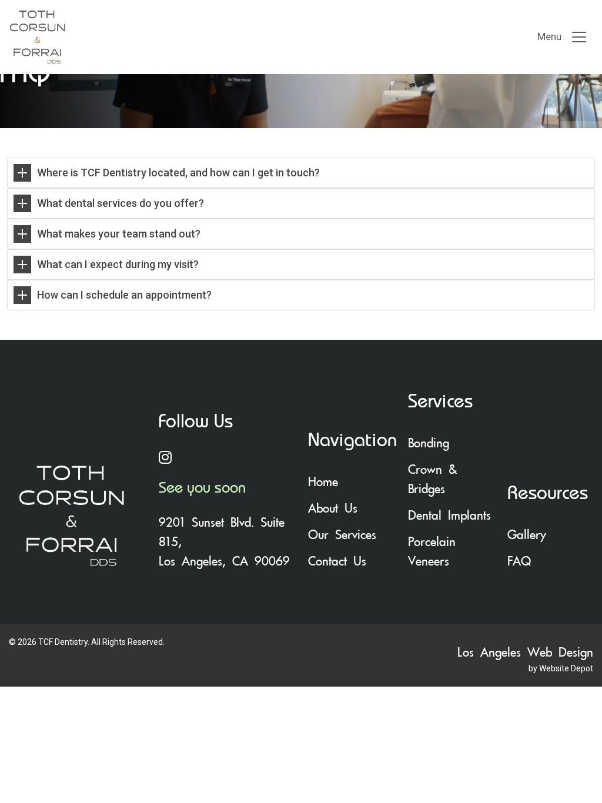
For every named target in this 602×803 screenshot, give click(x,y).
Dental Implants (449, 515)
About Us (332, 508)
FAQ (519, 561)
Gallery (526, 535)
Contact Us (337, 561)
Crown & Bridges (432, 479)
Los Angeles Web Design (525, 652)
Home (323, 482)
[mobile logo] (146, 37)
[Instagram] (227, 458)
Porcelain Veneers (432, 551)
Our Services (342, 535)
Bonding (428, 443)
